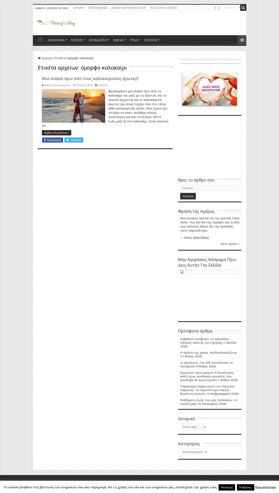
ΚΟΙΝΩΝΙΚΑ (56, 40)
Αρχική (46, 58)
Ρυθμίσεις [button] (245, 487)
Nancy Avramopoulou (57, 85)
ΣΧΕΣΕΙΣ (77, 40)
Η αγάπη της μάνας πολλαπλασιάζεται (208, 352)
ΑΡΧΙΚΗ (79, 8)
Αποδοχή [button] (227, 487)
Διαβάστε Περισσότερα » (56, 132)
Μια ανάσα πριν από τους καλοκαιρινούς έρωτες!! (90, 78)
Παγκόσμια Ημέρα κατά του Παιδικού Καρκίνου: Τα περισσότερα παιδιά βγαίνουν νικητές (207, 390)
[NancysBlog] (55, 22)
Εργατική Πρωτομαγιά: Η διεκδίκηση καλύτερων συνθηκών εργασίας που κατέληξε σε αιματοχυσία (206, 376)
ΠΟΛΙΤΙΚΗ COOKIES (163, 8)
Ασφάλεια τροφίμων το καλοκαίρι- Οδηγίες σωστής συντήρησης (205, 340)
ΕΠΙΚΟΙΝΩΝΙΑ (97, 8)
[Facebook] (215, 8)
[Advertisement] (209, 146)
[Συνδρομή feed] (171, 67)
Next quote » (230, 244)
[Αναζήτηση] (243, 8)
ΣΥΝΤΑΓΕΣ (151, 40)
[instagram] (218, 8)
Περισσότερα (265, 487)
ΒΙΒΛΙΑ (118, 40)
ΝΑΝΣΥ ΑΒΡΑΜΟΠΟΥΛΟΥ (129, 8)
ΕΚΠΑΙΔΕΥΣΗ (98, 40)
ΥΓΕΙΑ (133, 40)
